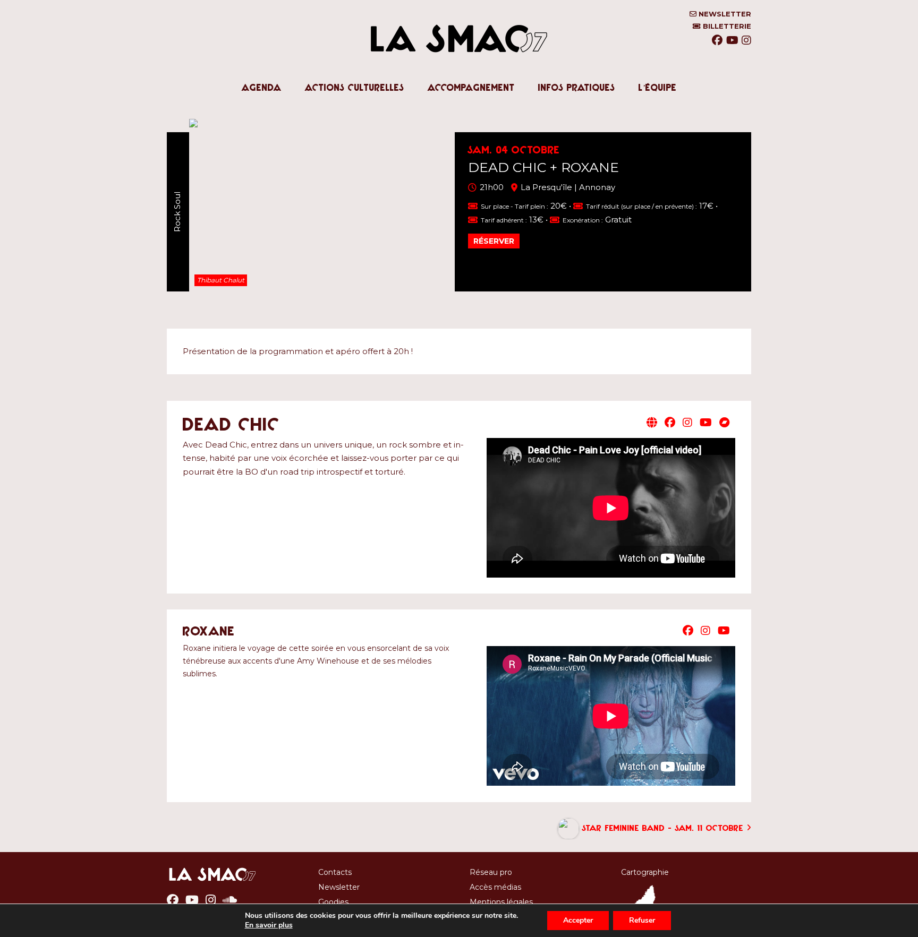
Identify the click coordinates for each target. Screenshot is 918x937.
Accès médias (495, 887)
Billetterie (726, 26)
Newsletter (723, 14)
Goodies (333, 902)
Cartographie (645, 872)
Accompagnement (471, 88)
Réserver (493, 241)
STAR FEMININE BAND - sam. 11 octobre (662, 827)
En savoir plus (269, 925)
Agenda (262, 88)
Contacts (335, 872)
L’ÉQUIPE (658, 88)
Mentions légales (501, 902)
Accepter (578, 920)
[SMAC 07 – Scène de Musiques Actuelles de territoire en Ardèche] (459, 63)
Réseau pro (491, 872)
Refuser (642, 920)
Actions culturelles (354, 88)
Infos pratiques (576, 88)
